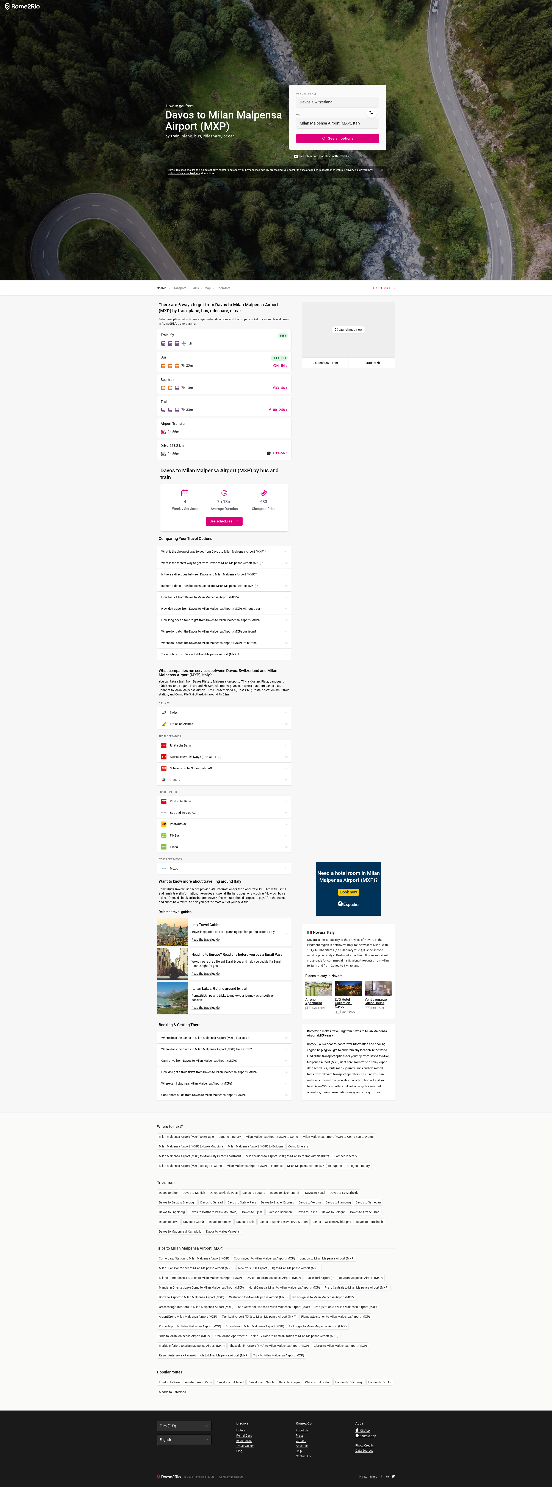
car (231, 136)
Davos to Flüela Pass (224, 1192)
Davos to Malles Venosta (222, 1231)
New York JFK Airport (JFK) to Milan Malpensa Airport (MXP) (279, 1268)
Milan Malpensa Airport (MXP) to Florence (254, 1165)
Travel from (306, 94)
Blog (239, 1451)
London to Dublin (379, 1382)
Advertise (302, 1446)
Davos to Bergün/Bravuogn (177, 1202)
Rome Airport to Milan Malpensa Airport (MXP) (190, 1326)
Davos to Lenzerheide (344, 1192)
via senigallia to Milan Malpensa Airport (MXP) (323, 1297)
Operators (223, 288)
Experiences (244, 1440)
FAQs (195, 288)
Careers (301, 1440)
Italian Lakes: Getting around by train (220, 989)
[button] (337, 138)
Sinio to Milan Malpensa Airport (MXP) (184, 1336)
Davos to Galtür (193, 1222)
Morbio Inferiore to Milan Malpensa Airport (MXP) (192, 1345)
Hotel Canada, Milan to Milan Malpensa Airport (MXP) (284, 1287)
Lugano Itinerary (230, 1136)
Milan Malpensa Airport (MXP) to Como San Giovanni (338, 1136)
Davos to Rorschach (369, 1222)
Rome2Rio (314, 1044)
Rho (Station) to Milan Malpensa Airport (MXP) (346, 1307)
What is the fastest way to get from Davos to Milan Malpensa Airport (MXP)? (212, 563)
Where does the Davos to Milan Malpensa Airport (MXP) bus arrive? (206, 1038)
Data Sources (364, 1450)
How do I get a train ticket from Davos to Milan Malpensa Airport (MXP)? (209, 1072)
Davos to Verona (310, 1202)
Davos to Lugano (253, 1192)
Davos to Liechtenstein (285, 1192)
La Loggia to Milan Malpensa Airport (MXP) (318, 1326)
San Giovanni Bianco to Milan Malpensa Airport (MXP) (274, 1307)
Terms (373, 1476)
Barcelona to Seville (261, 1382)
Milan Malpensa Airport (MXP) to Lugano (314, 1165)
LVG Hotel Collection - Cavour (343, 1003)
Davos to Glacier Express (277, 1202)
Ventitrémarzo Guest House (376, 1001)
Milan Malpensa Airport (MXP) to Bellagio (186, 1136)
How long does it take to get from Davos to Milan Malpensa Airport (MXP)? (210, 620)
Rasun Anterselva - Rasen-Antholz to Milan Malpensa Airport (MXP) (204, 1355)
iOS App (364, 1430)
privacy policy (354, 169)
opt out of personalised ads (184, 173)
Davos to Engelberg (172, 1212)
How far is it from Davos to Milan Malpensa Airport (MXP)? (200, 597)
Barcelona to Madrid (230, 1382)
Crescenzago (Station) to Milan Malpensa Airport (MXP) (196, 1307)
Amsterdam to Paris (198, 1382)
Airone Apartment (313, 1001)
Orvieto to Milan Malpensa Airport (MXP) (274, 1278)
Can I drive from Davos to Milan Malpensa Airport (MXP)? (199, 1060)
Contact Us (303, 1456)
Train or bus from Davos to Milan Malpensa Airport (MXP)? (200, 654)
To (298, 115)
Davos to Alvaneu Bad (365, 1212)
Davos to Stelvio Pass (241, 1202)
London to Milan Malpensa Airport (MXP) (327, 1258)
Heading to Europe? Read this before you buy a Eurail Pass (236, 954)
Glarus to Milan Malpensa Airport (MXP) (340, 1345)
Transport (179, 288)
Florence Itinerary (345, 1156)
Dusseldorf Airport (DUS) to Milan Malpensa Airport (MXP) (344, 1278)
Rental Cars (244, 1435)
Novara (319, 932)
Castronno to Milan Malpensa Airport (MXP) (258, 1297)
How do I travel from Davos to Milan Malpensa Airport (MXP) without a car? (211, 608)
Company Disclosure (231, 1477)
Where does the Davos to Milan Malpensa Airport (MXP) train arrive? (206, 1049)
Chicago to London (318, 1382)
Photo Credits (364, 1445)
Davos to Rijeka (252, 1212)
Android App (367, 1436)
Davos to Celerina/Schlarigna (331, 1222)
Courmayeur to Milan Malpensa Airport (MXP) (264, 1258)
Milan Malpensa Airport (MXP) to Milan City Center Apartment (200, 1156)
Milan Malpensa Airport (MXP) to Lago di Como (190, 1165)
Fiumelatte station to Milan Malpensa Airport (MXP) (335, 1316)
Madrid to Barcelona (172, 1392)
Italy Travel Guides (205, 925)
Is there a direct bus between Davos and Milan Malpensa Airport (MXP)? (209, 574)
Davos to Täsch (307, 1212)
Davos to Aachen (220, 1222)
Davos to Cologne (333, 1212)
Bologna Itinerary (358, 1165)
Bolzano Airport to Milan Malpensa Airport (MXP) (191, 1297)
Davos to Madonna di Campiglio (180, 1231)
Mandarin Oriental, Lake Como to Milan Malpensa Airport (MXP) (201, 1287)
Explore (382, 288)
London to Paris (169, 1382)
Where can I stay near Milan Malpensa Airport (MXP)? (196, 1083)
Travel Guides (245, 1446)
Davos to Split (245, 1222)
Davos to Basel (315, 1192)
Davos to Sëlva (169, 1222)
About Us (302, 1430)
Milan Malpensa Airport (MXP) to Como (272, 1136)
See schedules (221, 521)
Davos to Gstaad (211, 1202)
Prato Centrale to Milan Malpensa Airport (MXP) (357, 1287)
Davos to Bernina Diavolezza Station (283, 1222)
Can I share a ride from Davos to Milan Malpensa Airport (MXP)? (203, 1095)
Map (208, 288)
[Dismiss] (382, 170)
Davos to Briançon (279, 1212)
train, (176, 136)
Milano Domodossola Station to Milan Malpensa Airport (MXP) (200, 1278)
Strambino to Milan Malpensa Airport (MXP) (255, 1326)
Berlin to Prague (289, 1382)
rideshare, (212, 136)
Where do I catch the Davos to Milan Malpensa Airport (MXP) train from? (209, 643)
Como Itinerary (298, 1146)
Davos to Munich (194, 1192)
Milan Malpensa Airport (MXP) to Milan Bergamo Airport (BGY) (287, 1156)
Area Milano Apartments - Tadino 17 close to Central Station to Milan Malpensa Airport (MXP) (277, 1336)
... (363, 966)
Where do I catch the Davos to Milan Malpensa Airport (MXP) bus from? (208, 631)
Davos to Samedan (368, 1202)
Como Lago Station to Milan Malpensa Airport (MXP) (194, 1258)
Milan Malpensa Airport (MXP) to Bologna (256, 1146)
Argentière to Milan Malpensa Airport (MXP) (188, 1316)
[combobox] (337, 102)
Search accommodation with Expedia (324, 156)
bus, (198, 136)
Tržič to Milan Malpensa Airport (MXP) (278, 1355)
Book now (348, 892)
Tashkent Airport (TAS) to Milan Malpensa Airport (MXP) (259, 1316)
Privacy (363, 1476)
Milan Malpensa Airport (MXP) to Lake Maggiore (191, 1146)
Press (299, 1435)
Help (299, 1451)
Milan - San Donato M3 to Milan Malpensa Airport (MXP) (196, 1268)
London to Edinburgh (349, 1382)
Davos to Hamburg (338, 1202)
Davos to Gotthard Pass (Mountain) (213, 1212)
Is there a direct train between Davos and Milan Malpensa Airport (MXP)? (209, 586)
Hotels (240, 1430)
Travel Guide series (187, 889)
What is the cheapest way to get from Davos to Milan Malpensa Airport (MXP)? (213, 551)
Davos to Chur (168, 1192)
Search (161, 288)
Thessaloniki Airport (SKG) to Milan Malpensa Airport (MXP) (269, 1345)
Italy (331, 932)
